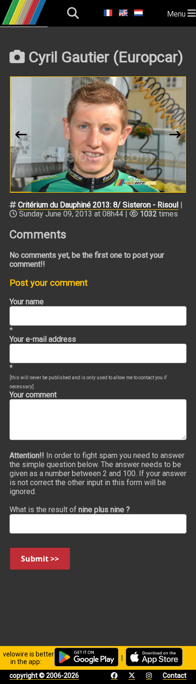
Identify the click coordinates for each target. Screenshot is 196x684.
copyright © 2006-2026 (44, 675)
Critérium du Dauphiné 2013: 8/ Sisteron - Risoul (98, 204)
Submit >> (40, 558)
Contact (174, 675)
